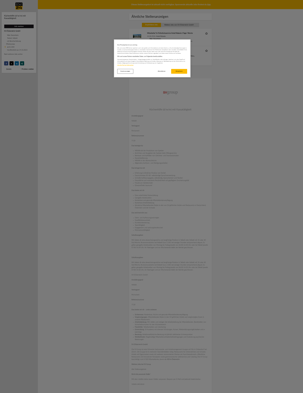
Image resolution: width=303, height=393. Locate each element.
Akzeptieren (179, 71)
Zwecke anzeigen (125, 71)
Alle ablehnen (161, 71)
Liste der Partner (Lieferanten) (125, 65)
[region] (152, 58)
